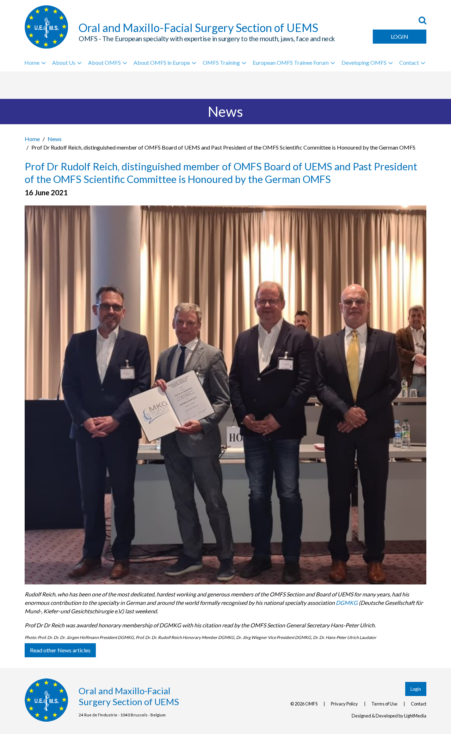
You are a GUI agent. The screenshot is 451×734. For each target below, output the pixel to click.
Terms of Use (384, 704)
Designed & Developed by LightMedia (389, 716)
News (55, 138)
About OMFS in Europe (162, 62)
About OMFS (104, 62)
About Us (63, 62)
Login (399, 36)
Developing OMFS (364, 62)
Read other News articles (60, 650)
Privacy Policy (344, 704)
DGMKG (347, 602)
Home (31, 62)
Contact (409, 62)
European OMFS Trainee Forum (291, 62)
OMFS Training (221, 62)
